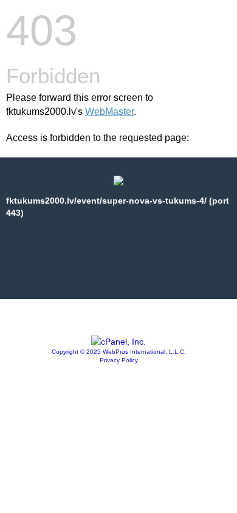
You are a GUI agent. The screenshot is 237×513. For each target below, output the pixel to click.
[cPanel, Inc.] (118, 341)
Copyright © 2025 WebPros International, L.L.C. (119, 351)
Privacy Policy (119, 360)
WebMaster (109, 111)
